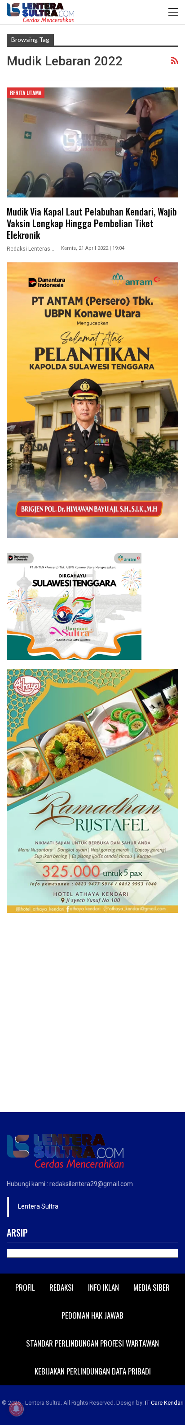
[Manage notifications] (16, 1409)
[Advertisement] (92, 1015)
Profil (25, 1287)
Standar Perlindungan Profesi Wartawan (92, 1343)
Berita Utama (25, 92)
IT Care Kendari (164, 1402)
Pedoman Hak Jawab (92, 1315)
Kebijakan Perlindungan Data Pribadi (93, 1371)
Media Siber (151, 1287)
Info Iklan (103, 1287)
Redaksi (61, 1287)
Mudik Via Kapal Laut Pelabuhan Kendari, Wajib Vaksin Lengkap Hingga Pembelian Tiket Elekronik (92, 223)
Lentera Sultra (38, 1206)
